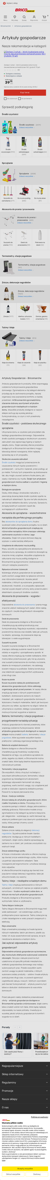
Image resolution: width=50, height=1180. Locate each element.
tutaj (3, 1160)
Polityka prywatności (39, 1117)
